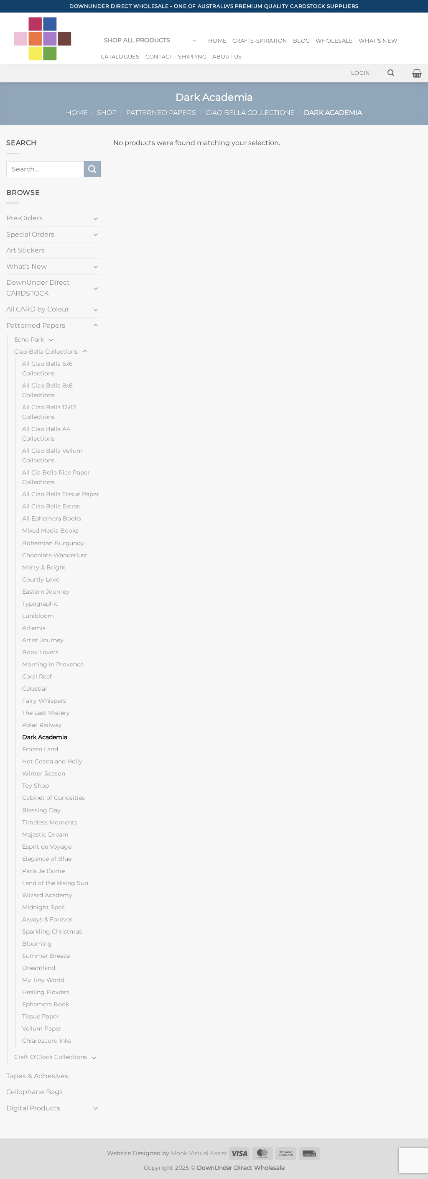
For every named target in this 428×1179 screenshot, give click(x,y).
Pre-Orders (24, 218)
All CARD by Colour (37, 309)
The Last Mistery (46, 713)
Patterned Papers (161, 113)
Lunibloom (38, 616)
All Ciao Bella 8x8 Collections (47, 390)
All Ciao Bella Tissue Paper (60, 494)
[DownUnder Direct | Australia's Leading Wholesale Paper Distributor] (45, 38)
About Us (227, 57)
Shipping (192, 57)
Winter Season (43, 773)
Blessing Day (41, 810)
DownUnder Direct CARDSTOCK (38, 287)
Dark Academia (44, 737)
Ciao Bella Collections (250, 113)
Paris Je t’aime (43, 871)
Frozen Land (40, 749)
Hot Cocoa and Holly (52, 761)
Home (217, 41)
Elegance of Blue (46, 859)
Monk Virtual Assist (199, 1153)
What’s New (378, 41)
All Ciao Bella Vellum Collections (52, 455)
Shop (107, 113)
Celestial (34, 688)
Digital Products (33, 1108)
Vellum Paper (41, 1028)
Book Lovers (40, 652)
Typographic (40, 603)
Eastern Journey (45, 591)
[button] (150, 40)
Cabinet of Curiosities (53, 797)
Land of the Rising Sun (55, 883)
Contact (159, 57)
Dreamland (38, 968)
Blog (301, 41)
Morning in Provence (53, 664)
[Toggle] (96, 218)
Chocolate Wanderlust (54, 555)
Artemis (34, 628)
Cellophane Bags (34, 1092)
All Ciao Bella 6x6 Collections (47, 368)
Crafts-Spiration (259, 41)
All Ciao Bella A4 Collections (46, 433)
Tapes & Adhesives (37, 1076)
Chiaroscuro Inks (46, 1040)
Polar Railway (42, 725)
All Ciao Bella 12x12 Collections (49, 412)
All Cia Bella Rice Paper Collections (56, 477)
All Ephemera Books (51, 518)
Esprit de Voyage (46, 846)
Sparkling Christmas (52, 931)
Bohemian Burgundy (53, 543)
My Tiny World (43, 980)
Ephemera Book (45, 1004)
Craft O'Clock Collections (50, 1057)
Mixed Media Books (50, 530)
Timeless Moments (49, 822)
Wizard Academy (47, 895)
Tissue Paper (40, 1016)
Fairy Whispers (44, 700)
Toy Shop (35, 785)
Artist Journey (43, 640)
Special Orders (30, 234)
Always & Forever (47, 919)
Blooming (37, 943)
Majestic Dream (45, 834)
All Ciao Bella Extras (51, 506)
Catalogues (120, 57)
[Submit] (92, 169)
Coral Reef (37, 676)
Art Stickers (25, 250)
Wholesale (334, 41)
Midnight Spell (43, 907)
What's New (26, 267)
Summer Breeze (46, 956)
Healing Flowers (45, 992)
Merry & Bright (44, 567)
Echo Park (29, 339)
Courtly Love (40, 579)
